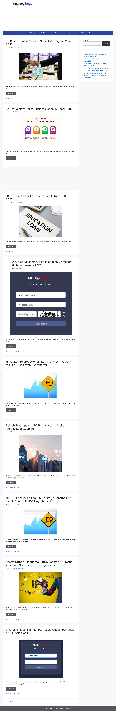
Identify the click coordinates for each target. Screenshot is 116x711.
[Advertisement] (58, 19)
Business (24, 32)
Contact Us (90, 32)
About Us (81, 32)
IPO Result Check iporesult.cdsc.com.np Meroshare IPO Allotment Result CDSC (39, 263)
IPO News (43, 32)
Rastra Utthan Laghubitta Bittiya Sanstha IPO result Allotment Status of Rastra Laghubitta (39, 563)
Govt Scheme (33, 32)
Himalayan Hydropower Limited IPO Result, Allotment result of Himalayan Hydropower (40, 363)
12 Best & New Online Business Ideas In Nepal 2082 (39, 109)
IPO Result (10, 351)
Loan (50, 32)
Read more (10, 93)
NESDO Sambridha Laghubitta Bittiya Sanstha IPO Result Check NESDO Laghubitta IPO (38, 499)
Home (16, 32)
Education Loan (15, 251)
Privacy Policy (72, 32)
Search (85, 40)
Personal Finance (60, 32)
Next (12, 702)
